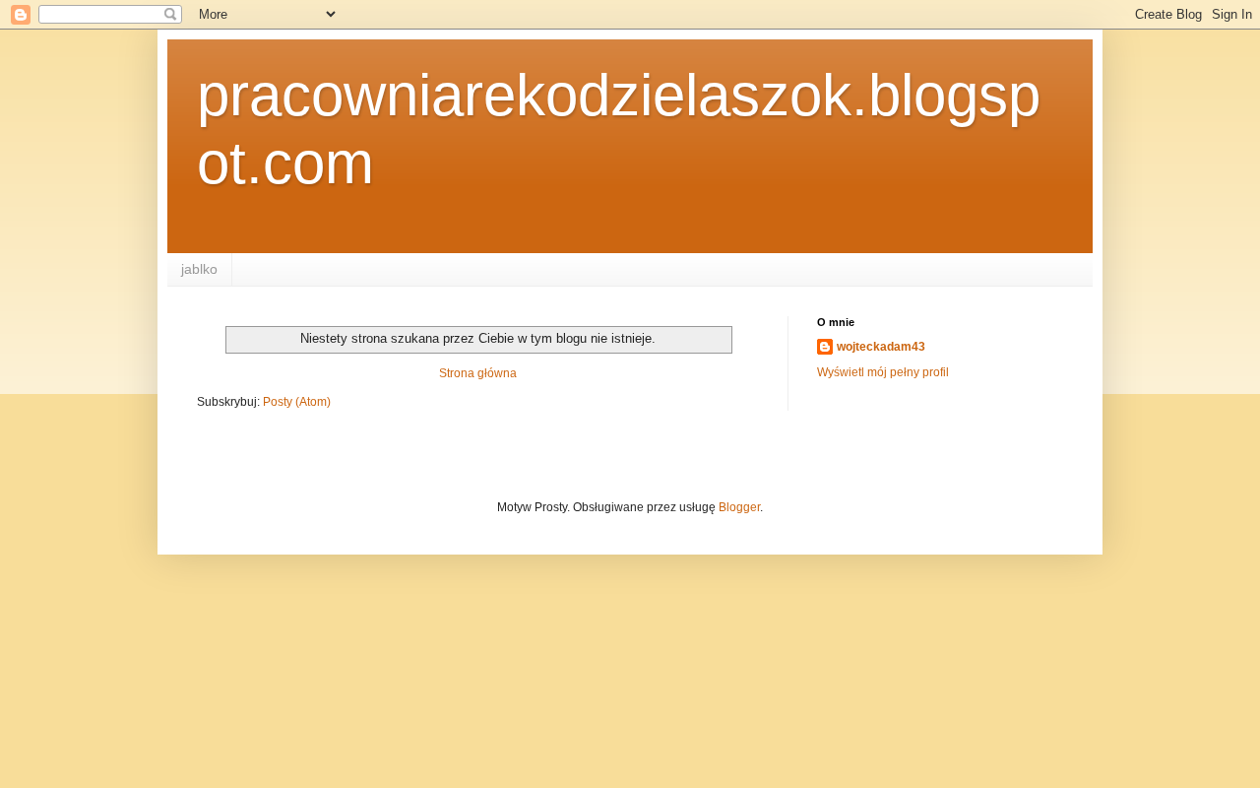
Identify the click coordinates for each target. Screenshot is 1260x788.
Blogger (739, 507)
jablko (199, 269)
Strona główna (478, 373)
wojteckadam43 (881, 347)
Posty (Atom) (297, 402)
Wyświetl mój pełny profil (883, 372)
